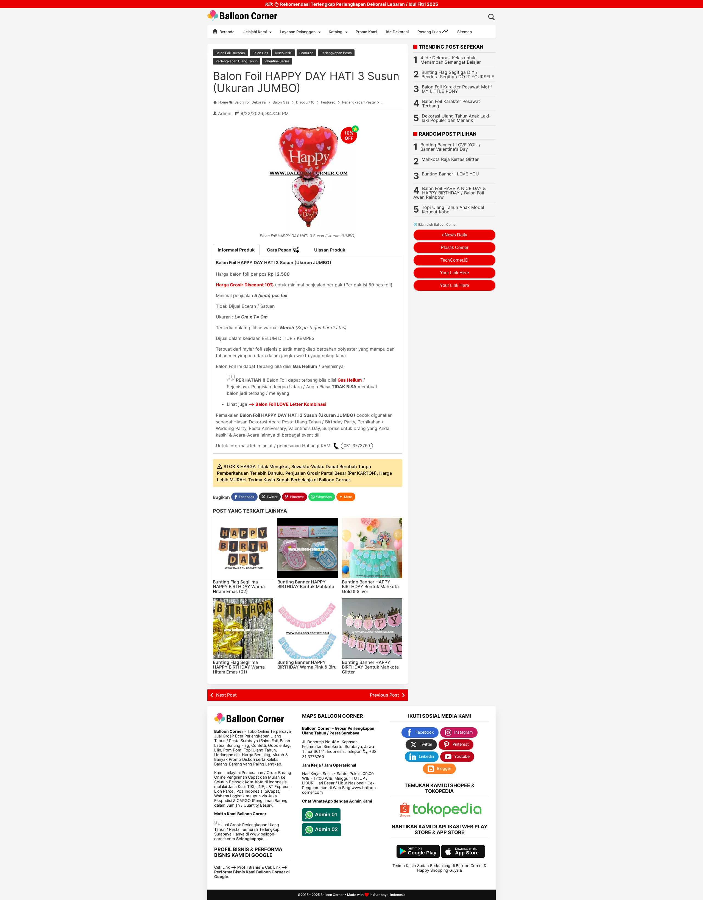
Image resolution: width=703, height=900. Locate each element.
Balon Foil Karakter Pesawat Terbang (451, 103)
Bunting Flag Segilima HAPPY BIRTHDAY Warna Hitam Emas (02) (239, 586)
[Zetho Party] (404, 816)
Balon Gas (260, 53)
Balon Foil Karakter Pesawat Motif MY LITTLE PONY (457, 89)
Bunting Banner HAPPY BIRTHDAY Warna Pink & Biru (307, 664)
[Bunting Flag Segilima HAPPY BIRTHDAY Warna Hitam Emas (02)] (243, 548)
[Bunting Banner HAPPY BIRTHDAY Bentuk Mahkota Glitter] (372, 628)
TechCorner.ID (454, 260)
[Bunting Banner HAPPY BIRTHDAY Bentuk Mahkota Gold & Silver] (372, 548)
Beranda (226, 31)
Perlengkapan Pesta (336, 53)
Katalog (335, 31)
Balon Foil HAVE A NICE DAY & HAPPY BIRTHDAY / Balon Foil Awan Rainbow (449, 193)
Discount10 (283, 53)
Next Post (226, 695)
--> (287, 404)
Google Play (422, 853)
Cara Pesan (279, 250)
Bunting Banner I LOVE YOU (450, 174)
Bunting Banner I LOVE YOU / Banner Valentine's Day (450, 147)
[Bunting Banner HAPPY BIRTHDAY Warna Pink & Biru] (307, 628)
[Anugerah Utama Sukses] (447, 816)
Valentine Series (276, 61)
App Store (467, 853)
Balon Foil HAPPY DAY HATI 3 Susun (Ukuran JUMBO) (306, 82)
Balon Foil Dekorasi (231, 53)
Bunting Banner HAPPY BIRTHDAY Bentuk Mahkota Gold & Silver (370, 586)
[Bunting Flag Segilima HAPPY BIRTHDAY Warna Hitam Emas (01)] (243, 628)
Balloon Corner (332, 895)
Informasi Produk (236, 250)
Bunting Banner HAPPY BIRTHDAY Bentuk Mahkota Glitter (370, 667)
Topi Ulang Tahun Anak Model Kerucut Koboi (453, 209)
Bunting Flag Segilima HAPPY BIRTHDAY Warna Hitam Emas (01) (239, 667)
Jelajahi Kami (255, 31)
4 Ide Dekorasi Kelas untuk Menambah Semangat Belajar (450, 60)
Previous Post (384, 695)
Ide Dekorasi (397, 31)
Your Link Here (454, 272)
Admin (224, 113)
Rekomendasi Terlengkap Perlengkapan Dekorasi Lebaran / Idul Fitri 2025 (351, 4)
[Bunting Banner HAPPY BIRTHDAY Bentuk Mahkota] (307, 548)
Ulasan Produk (329, 250)
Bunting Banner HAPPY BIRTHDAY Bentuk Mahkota (305, 584)
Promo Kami (366, 31)
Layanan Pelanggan (298, 31)
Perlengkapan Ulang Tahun (237, 61)
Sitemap (464, 31)
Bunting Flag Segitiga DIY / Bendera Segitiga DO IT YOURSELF (458, 74)
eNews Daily (454, 235)
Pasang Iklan (429, 31)
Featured (306, 53)
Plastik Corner (454, 247)
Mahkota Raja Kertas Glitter (450, 159)
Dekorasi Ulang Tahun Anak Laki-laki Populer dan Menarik (456, 118)
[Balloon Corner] (242, 16)
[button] (345, 497)
